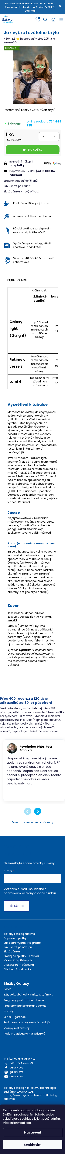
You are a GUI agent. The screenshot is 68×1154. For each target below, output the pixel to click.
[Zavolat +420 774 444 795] (37, 19)
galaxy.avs (16, 1072)
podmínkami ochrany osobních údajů (30, 897)
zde (28, 1123)
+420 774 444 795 (21, 1067)
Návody (9, 1015)
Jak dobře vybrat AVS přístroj (22, 947)
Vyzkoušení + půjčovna (19, 969)
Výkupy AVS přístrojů (17, 1032)
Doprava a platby (15, 942)
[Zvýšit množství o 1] (54, 136)
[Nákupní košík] (53, 19)
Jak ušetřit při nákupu (18, 951)
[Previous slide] (27, 815)
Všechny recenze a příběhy (32, 826)
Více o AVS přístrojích (18, 964)
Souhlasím (32, 1144)
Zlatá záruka (12, 956)
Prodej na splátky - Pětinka (21, 960)
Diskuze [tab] (22, 280)
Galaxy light (28, 617)
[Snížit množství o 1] (43, 136)
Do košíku (35, 150)
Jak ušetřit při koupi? (17, 186)
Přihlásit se (16, 910)
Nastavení (32, 1132)
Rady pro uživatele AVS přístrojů (24, 1038)
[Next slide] (37, 815)
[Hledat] (45, 19)
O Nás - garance (15, 1021)
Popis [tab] (11, 280)
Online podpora (44, 123)
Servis (7, 993)
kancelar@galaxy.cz (22, 1063)
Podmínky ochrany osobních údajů (27, 1026)
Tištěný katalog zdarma (19, 938)
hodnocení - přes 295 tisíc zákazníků (29, 40)
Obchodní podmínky (17, 973)
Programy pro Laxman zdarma (24, 1004)
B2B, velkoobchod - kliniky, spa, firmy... (28, 999)
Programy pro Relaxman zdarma (25, 1010)
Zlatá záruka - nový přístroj (21, 191)
